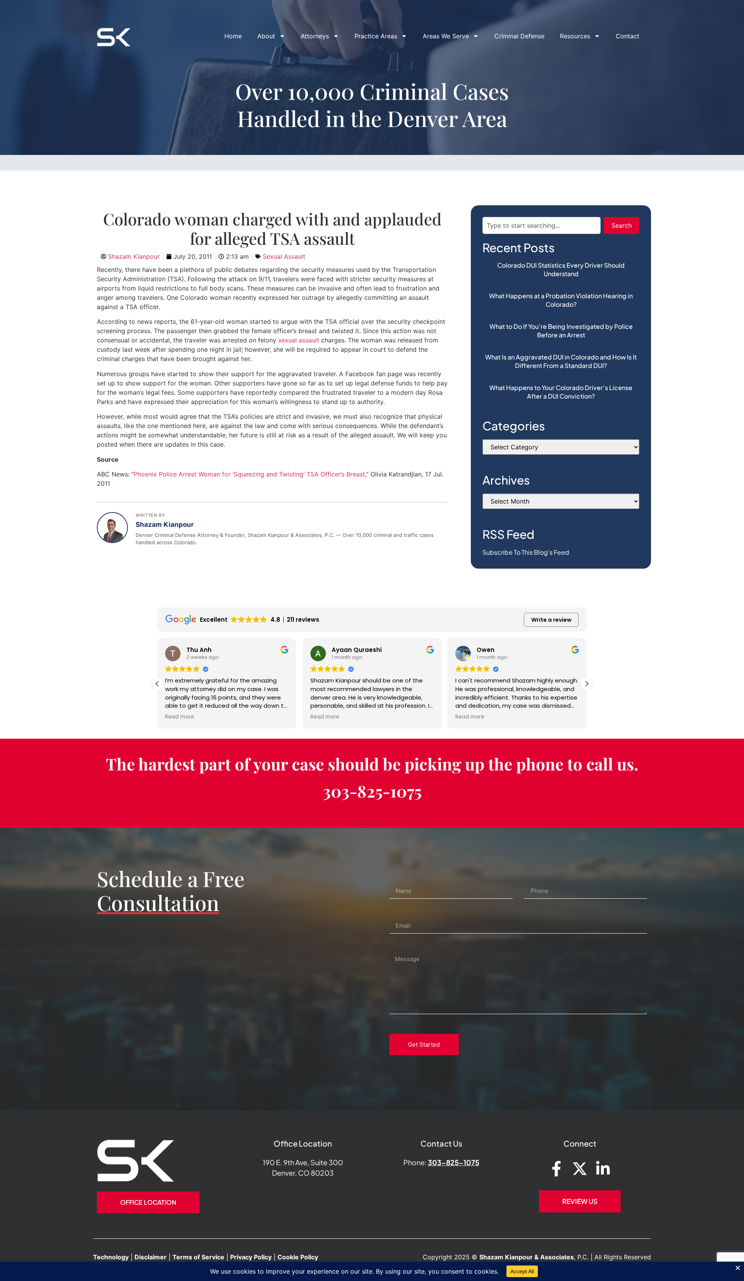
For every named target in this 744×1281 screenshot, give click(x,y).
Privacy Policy (251, 1257)
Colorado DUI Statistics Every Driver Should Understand (561, 269)
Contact (627, 36)
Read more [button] (179, 717)
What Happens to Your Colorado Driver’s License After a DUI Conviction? (560, 391)
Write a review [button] (551, 620)
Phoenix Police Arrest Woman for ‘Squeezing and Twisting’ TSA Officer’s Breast (249, 474)
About (266, 36)
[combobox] (541, 225)
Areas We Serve (446, 36)
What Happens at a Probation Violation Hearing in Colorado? (561, 300)
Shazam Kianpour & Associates (526, 1257)
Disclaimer (150, 1257)
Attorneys (315, 36)
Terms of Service (198, 1257)
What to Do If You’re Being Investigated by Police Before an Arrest (561, 330)
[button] (586, 684)
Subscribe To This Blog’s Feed (525, 552)
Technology (111, 1257)
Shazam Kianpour (165, 524)
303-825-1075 (372, 791)
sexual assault (299, 340)
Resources (575, 36)
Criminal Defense (519, 36)
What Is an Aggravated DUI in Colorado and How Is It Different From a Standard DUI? (561, 361)
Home (233, 36)
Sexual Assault (284, 256)
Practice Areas (376, 36)
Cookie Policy (297, 1257)
